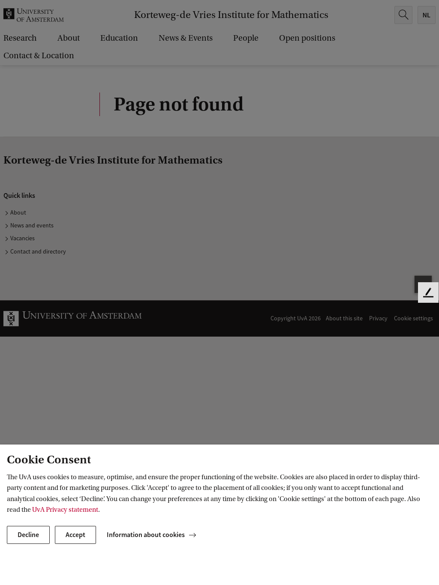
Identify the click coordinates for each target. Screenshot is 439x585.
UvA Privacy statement (65, 509)
